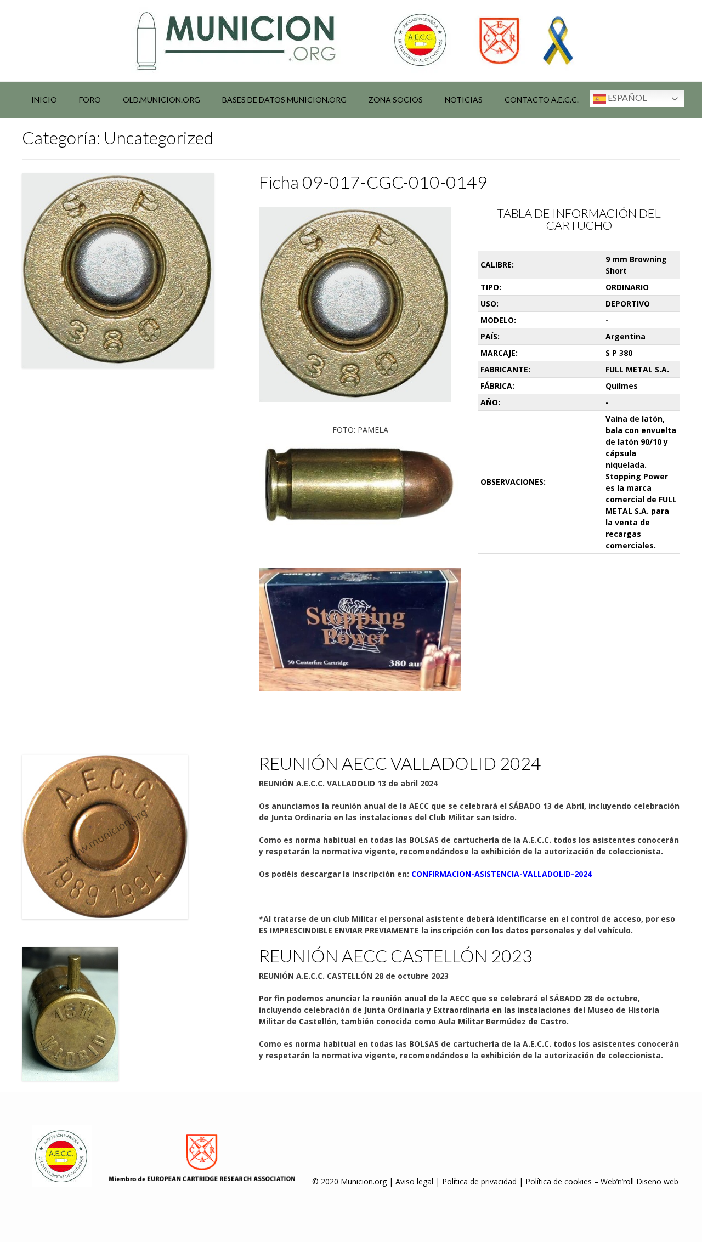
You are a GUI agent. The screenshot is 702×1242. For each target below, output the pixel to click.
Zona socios (396, 99)
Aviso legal (414, 1181)
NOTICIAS (464, 99)
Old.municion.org (161, 99)
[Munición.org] (351, 40)
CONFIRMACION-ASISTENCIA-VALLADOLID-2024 (501, 874)
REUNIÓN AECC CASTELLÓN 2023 (396, 955)
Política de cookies (558, 1181)
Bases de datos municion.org (284, 99)
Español (626, 97)
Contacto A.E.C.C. (542, 99)
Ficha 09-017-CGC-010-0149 (373, 181)
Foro (90, 99)
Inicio (44, 99)
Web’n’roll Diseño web (639, 1181)
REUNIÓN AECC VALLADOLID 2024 (400, 763)
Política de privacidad (479, 1181)
